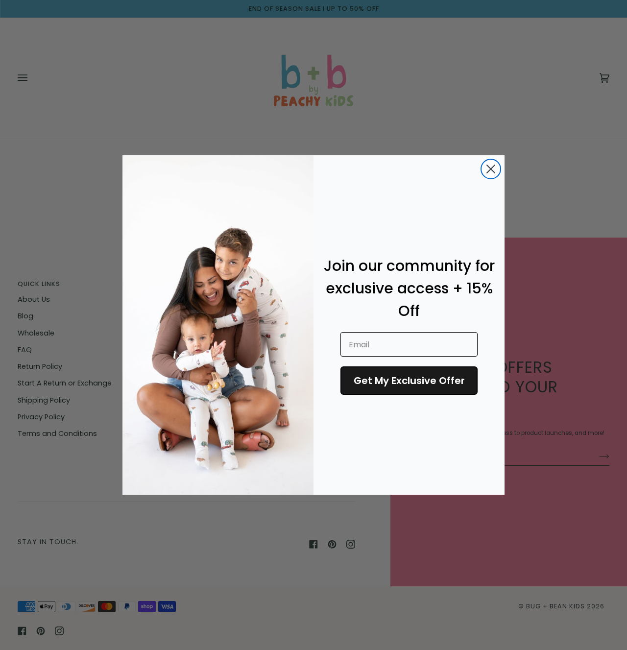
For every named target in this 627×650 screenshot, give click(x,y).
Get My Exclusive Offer (409, 380)
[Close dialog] (491, 169)
